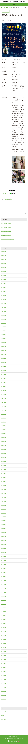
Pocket (4, 193)
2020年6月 (3, 544)
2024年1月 (3, 374)
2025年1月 (3, 327)
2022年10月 (3, 433)
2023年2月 (3, 418)
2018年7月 (3, 635)
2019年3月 (3, 604)
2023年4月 (3, 410)
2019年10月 (3, 576)
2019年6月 (3, 592)
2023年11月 (3, 382)
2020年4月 (3, 552)
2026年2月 (3, 275)
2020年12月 (3, 520)
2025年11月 (3, 287)
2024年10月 (3, 338)
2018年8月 (3, 631)
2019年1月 (3, 611)
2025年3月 (3, 319)
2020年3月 (3, 556)
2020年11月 (3, 524)
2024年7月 (3, 350)
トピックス (6, 199)
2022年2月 (3, 465)
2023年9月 (3, 390)
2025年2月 (3, 323)
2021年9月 (3, 485)
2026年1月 (3, 279)
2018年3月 (3, 651)
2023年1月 (3, 422)
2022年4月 (3, 457)
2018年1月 (3, 659)
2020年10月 (3, 528)
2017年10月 (3, 671)
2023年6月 (3, 402)
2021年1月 (3, 517)
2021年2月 (3, 513)
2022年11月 (3, 429)
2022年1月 (3, 469)
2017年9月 (3, 675)
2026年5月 (3, 263)
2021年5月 (3, 501)
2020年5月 (3, 548)
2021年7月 (3, 493)
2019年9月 (3, 580)
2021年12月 (3, 473)
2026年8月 (3, 251)
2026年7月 (3, 255)
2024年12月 (3, 331)
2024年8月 (3, 346)
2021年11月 (3, 477)
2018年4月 (3, 647)
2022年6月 (3, 449)
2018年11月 (3, 619)
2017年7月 (3, 683)
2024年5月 (3, 358)
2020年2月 (3, 560)
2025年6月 (3, 307)
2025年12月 (3, 283)
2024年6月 (3, 354)
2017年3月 (3, 699)
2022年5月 (3, 453)
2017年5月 (3, 691)
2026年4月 (3, 267)
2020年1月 (3, 564)
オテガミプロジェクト (6, 235)
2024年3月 (3, 366)
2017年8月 (3, 679)
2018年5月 (3, 643)
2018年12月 (3, 615)
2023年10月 (3, 386)
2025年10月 (3, 291)
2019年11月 (3, 572)
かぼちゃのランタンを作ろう (7, 239)
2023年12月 (3, 378)
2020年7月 (3, 540)
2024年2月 (3, 370)
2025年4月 (3, 315)
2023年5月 (3, 406)
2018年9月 (3, 627)
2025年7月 (3, 303)
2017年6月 (3, 687)
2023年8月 (3, 394)
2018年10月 (3, 623)
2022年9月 (3, 437)
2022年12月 (3, 425)
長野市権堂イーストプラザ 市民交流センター (14, 1)
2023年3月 (3, 414)
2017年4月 (3, 695)
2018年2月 (3, 655)
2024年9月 (3, 342)
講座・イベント (14, 199)
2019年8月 (3, 584)
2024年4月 (3, 362)
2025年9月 (3, 295)
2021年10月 (3, 481)
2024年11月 (3, 334)
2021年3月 (3, 509)
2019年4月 (3, 600)
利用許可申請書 (13, 741)
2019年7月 (3, 588)
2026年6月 (3, 259)
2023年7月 (3, 398)
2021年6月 (3, 497)
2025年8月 (3, 299)
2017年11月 (3, 667)
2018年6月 (3, 639)
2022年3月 (3, 461)
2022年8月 (3, 441)
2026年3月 (3, 271)
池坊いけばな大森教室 (6, 223)
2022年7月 (3, 445)
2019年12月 (3, 568)
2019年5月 (3, 596)
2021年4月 (3, 505)
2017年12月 (3, 663)
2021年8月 (3, 489)
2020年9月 (3, 532)
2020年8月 (3, 536)
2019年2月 (3, 608)
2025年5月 (3, 311)
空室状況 (3, 715)
